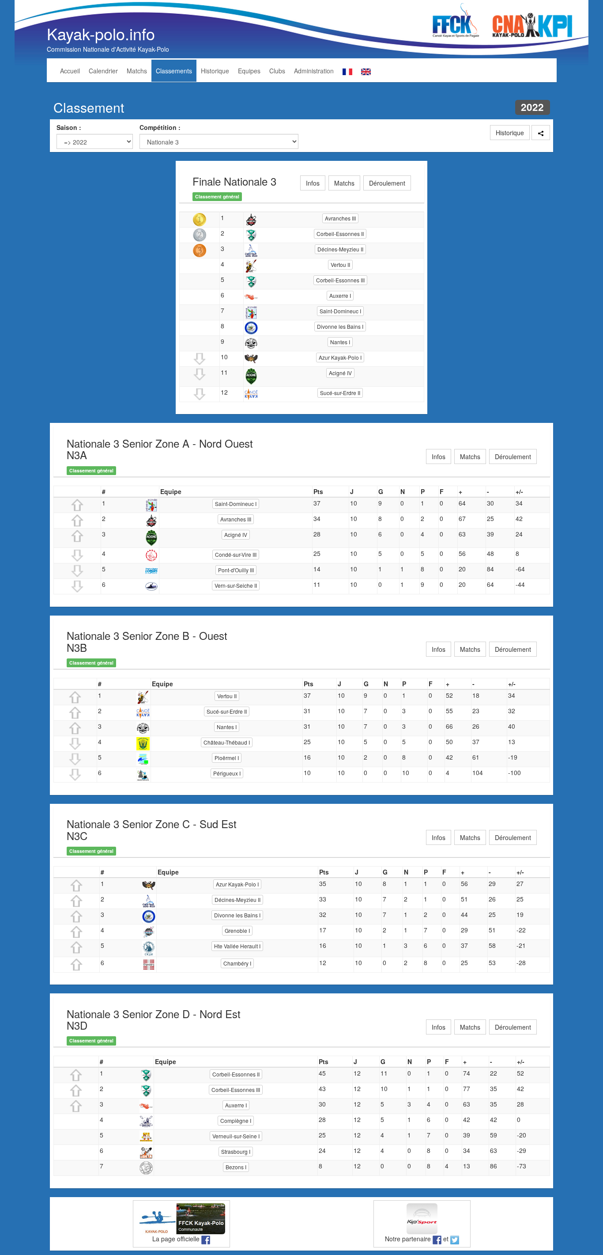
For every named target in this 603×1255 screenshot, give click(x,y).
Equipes (249, 70)
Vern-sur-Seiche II (236, 585)
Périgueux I (227, 773)
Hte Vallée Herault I (237, 946)
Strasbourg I (235, 1151)
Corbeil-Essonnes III (340, 280)
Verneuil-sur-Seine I (236, 1136)
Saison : (69, 127)
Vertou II (340, 264)
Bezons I (236, 1167)
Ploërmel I (227, 757)
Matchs (137, 70)
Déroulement (387, 183)
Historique (215, 70)
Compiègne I (235, 1120)
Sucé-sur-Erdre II (340, 392)
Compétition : (160, 127)
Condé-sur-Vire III (235, 554)
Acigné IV (340, 372)
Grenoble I (237, 930)
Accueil (70, 70)
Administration (314, 70)
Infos (313, 183)
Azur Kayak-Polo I (340, 357)
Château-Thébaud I (227, 742)
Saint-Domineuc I (340, 311)
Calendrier (103, 70)
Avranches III (340, 218)
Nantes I (340, 342)
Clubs (277, 70)
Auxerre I (340, 295)
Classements (174, 70)
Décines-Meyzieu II (340, 249)
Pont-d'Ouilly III (236, 570)
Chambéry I (237, 963)
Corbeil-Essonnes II (340, 233)
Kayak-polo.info (101, 33)
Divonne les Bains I (340, 326)
